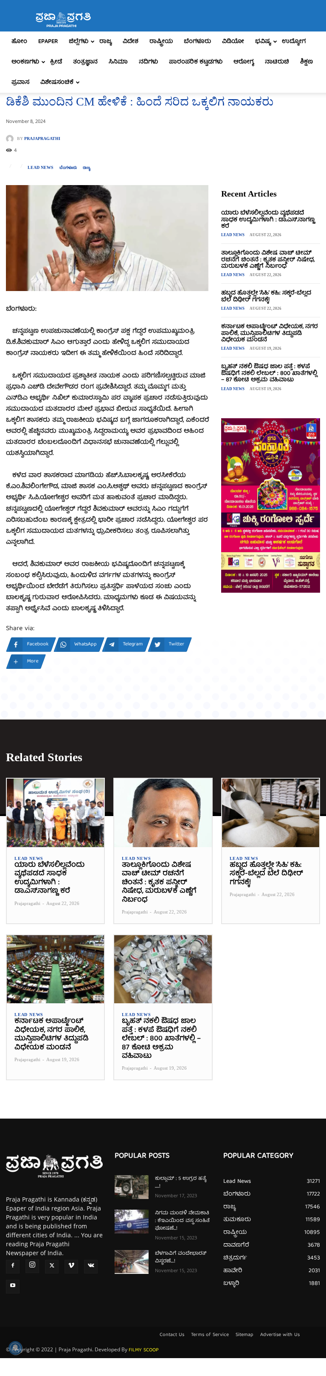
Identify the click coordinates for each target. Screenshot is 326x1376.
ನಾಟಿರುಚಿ (277, 62)
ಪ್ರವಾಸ (20, 82)
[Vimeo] (71, 1266)
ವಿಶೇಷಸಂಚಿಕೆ (56, 82)
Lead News (40, 168)
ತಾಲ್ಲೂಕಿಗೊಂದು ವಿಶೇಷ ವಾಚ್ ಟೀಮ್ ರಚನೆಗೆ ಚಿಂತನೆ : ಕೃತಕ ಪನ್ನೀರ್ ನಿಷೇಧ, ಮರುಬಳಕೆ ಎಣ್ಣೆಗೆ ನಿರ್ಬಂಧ (268, 259)
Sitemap (244, 1335)
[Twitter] (52, 1266)
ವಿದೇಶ (130, 42)
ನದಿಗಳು (148, 62)
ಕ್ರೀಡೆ (56, 62)
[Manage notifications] (15, 1348)
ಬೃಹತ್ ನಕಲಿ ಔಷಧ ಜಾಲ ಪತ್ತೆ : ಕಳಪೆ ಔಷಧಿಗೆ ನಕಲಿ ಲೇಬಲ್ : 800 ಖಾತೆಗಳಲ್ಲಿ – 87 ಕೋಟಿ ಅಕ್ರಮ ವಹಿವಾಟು (269, 373)
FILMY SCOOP (144, 1350)
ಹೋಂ (19, 42)
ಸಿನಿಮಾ (118, 62)
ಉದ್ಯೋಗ (294, 42)
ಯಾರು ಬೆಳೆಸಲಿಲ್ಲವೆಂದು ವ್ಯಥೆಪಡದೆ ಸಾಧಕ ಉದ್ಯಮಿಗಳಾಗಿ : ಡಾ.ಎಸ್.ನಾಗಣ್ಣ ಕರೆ (268, 219)
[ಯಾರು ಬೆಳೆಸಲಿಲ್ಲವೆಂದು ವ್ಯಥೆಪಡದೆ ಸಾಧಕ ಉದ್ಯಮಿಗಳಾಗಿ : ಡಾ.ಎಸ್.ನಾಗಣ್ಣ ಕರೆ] (55, 813)
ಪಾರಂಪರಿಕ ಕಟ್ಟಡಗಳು (195, 62)
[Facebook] (13, 1266)
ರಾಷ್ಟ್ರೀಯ (161, 42)
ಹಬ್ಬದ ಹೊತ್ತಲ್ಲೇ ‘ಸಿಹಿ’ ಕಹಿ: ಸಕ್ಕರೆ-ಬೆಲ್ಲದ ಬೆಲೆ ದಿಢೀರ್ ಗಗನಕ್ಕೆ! (266, 296)
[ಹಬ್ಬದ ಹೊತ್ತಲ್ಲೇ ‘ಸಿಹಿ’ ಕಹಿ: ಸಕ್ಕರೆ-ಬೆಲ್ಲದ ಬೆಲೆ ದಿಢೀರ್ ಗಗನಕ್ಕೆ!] (270, 813)
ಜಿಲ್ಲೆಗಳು (78, 42)
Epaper (48, 42)
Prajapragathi (42, 139)
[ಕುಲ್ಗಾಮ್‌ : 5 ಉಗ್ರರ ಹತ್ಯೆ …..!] (132, 1187)
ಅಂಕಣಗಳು (25, 62)
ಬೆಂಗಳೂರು (197, 42)
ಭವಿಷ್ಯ (263, 42)
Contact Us (172, 1335)
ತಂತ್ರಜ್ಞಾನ (85, 62)
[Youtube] (13, 1286)
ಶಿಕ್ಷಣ (306, 62)
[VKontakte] (91, 1266)
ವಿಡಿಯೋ (233, 42)
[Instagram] (32, 1266)
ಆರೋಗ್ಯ (243, 62)
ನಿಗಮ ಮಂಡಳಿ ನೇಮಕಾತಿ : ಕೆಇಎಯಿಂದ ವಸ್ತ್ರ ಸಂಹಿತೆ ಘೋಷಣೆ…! (182, 1221)
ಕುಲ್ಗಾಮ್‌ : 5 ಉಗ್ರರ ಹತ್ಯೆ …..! (180, 1182)
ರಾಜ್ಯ (105, 42)
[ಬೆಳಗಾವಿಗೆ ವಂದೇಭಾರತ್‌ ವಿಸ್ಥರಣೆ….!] (132, 1262)
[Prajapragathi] (11, 139)
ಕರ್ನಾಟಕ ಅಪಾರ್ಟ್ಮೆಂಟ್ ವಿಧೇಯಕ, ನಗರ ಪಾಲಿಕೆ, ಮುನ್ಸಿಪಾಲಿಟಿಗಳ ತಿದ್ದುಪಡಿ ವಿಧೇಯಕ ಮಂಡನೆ (269, 333)
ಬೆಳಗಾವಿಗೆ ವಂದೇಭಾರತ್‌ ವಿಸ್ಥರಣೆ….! (180, 1257)
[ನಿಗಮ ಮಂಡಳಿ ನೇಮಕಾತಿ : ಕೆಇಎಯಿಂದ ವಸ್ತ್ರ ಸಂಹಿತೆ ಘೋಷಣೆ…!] (132, 1221)
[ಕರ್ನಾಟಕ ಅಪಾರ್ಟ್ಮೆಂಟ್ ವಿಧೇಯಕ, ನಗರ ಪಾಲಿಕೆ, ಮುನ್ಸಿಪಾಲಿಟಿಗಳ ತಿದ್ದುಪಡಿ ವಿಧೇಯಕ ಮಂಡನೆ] (55, 969)
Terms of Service (210, 1335)
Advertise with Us (280, 1335)
